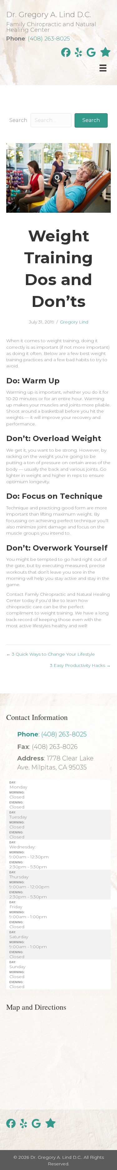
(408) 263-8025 (49, 38)
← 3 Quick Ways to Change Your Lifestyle (50, 654)
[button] (91, 120)
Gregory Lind (74, 322)
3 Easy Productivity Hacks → (80, 665)
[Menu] (103, 68)
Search (18, 120)
